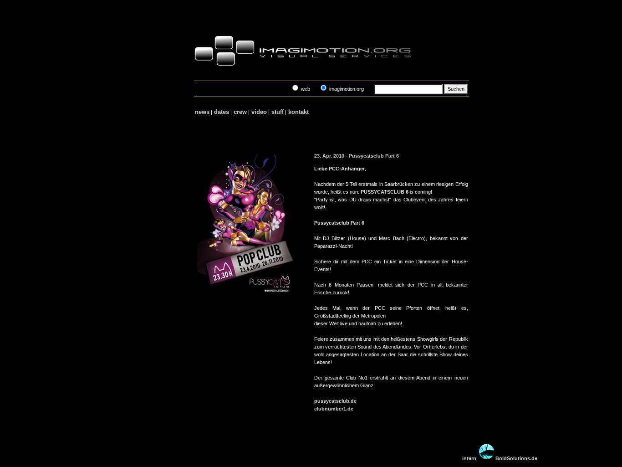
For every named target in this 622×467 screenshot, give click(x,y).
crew (240, 111)
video (259, 111)
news (202, 111)
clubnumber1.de (333, 408)
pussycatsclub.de (335, 401)
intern (469, 458)
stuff (277, 111)
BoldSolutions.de (516, 458)
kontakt (298, 111)
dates (221, 111)
